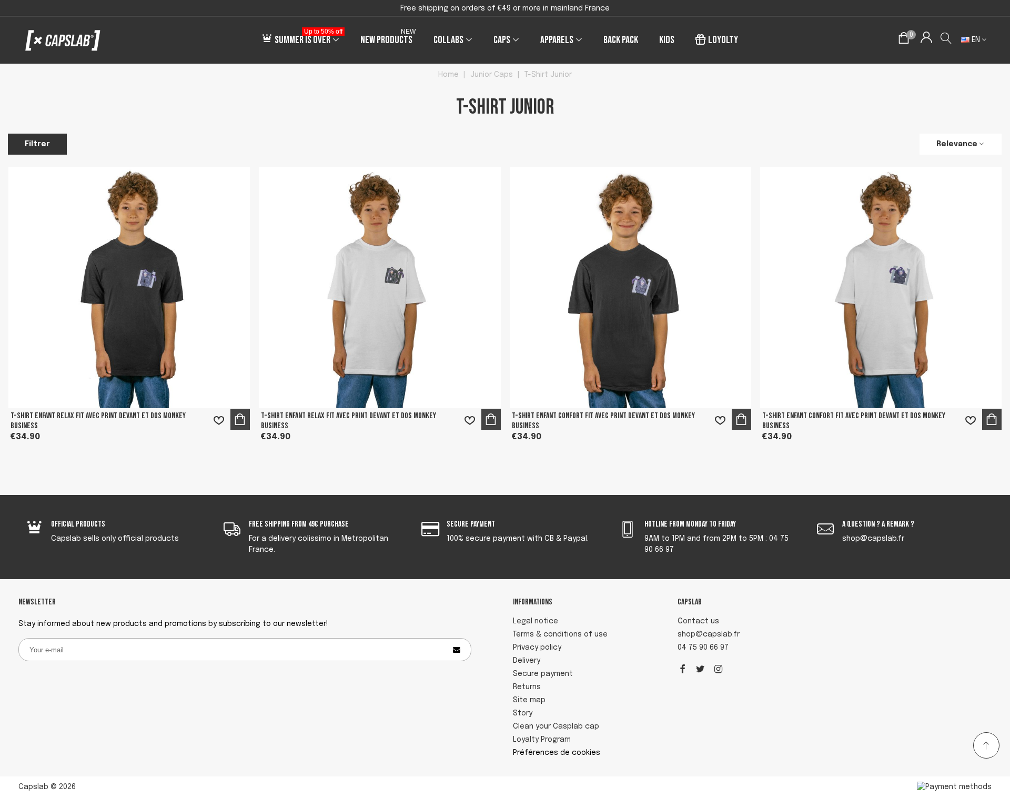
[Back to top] (986, 745)
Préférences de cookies (556, 752)
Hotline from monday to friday (690, 524)
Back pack (620, 40)
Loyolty (723, 40)
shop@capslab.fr (709, 634)
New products (388, 38)
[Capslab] (63, 40)
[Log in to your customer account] (926, 40)
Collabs (448, 40)
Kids (666, 40)
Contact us (698, 621)
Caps (501, 40)
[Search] (947, 40)
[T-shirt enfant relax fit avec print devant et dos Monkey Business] (129, 287)
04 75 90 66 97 (703, 647)
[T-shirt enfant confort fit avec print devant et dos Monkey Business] (630, 287)
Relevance (956, 144)
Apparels (556, 40)
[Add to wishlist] (218, 420)
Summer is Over (308, 38)
